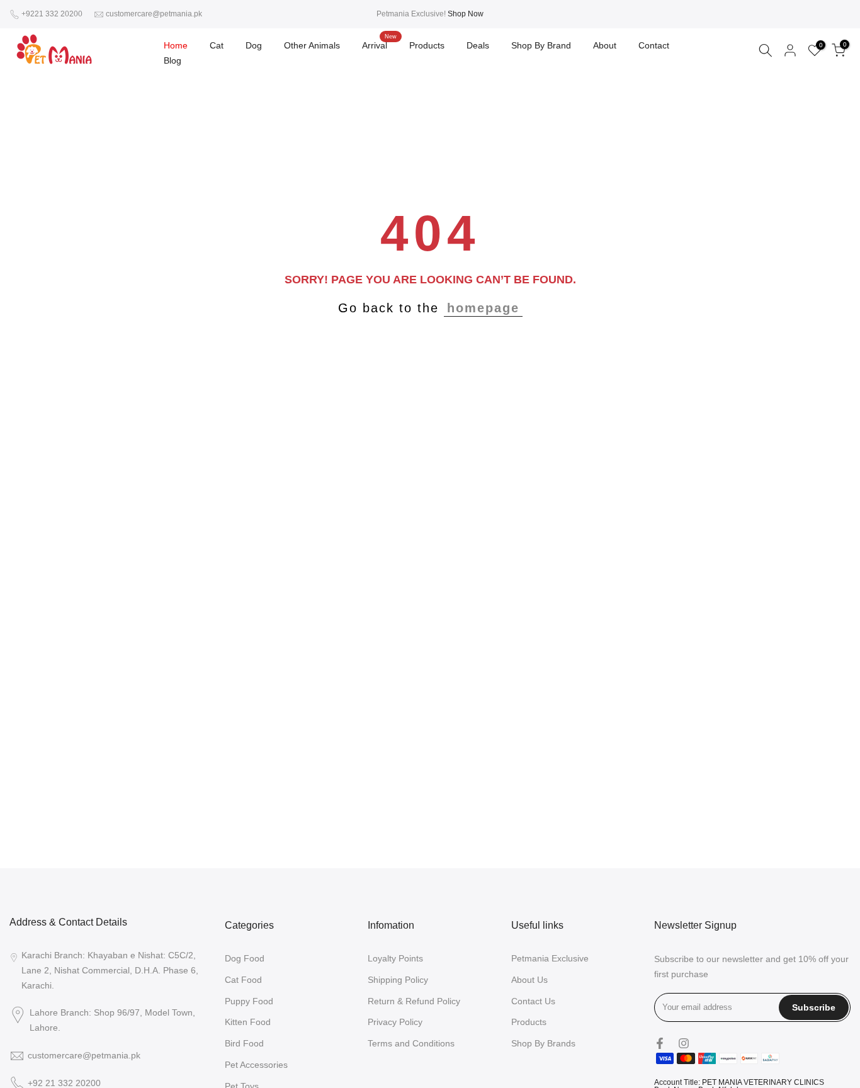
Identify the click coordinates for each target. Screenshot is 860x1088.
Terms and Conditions (411, 1043)
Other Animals (312, 45)
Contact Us (533, 1001)
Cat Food (243, 980)
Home (176, 45)
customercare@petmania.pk (154, 13)
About (604, 45)
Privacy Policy (395, 1022)
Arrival (379, 44)
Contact (653, 45)
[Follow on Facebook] (659, 1043)
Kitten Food (248, 1022)
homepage (483, 308)
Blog (172, 60)
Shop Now (466, 13)
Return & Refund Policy (414, 1001)
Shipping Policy (398, 980)
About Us (529, 980)
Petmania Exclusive (550, 958)
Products (426, 45)
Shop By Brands (543, 1043)
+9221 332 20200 (52, 13)
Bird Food (244, 1043)
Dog (254, 45)
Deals (478, 45)
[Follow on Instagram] (683, 1043)
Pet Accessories (256, 1065)
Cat (216, 45)
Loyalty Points (395, 958)
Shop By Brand (541, 45)
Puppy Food (249, 1001)
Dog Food (244, 958)
